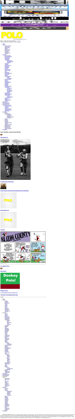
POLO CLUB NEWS (7, 48)
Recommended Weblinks (8, 83)
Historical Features (7, 64)
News (4, 44)
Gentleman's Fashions (9, 115)
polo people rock (4, 210)
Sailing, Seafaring (8, 124)
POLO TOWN (7, 94)
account (18, 41)
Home (4, 43)
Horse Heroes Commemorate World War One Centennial (14, 190)
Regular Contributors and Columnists (8, 86)
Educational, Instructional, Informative (7, 58)
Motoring (6, 119)
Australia (6, 84)
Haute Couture (8, 113)
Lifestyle (4, 111)
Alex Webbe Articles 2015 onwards (9, 91)
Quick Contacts (8, 76)
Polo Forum (5, 101)
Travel (6, 118)
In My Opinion (7, 49)
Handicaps (7, 72)
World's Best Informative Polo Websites (10, 61)
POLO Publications (9, 78)
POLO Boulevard (6, 102)
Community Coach (6, 104)
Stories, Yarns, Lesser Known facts (7, 70)
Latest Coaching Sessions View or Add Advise (8, 109)
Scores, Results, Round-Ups (8, 46)
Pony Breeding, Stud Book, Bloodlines (8, 66)
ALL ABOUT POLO (4, 266)
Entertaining (7, 125)
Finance (6, 112)
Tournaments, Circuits (7, 53)
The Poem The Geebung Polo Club (9, 294)
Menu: (1, 40)
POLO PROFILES (8, 56)
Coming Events (6, 103)
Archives (6, 68)
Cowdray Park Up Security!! (7, 181)
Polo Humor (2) (4, 137)
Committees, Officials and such (8, 93)
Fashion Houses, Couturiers (10, 117)
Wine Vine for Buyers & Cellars (8, 128)
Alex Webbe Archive (9, 89)
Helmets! (2, 229)
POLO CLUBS (7, 55)
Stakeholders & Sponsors (8, 100)
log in (11, 41)
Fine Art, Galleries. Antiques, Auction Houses (8, 122)
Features (4, 54)
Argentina (7, 81)
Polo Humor (3, 271)
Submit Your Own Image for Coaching (8, 106)
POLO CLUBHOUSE (10, 96)
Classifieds (5, 129)
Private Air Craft (8, 126)
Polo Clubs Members (7, 51)
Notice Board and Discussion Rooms (8, 74)
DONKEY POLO (4, 290)
